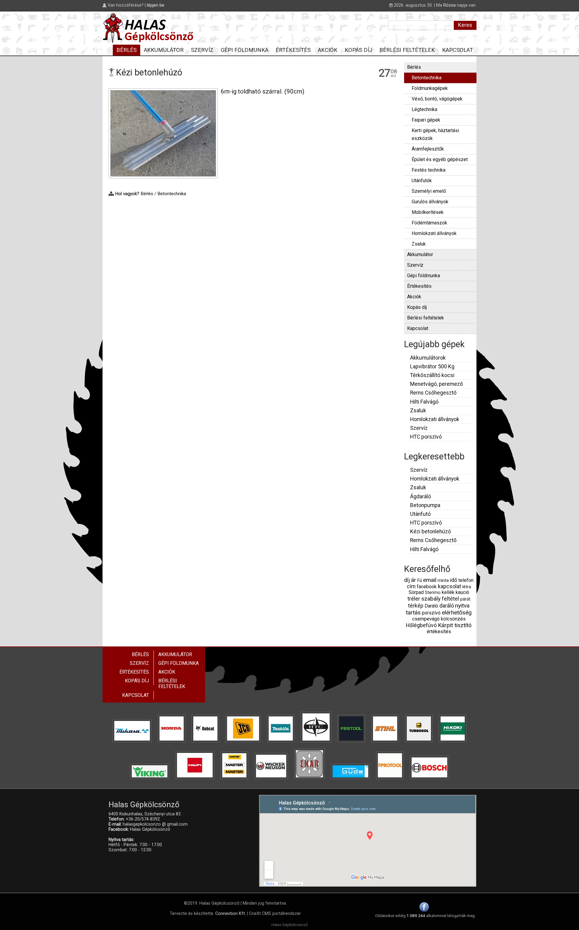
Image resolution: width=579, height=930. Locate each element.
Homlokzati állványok (434, 233)
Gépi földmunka (423, 275)
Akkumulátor (420, 254)
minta (443, 580)
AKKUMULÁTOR (164, 50)
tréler (413, 599)
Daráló (431, 606)
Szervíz (415, 265)
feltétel (450, 599)
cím (411, 586)
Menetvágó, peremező (436, 384)
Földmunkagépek (430, 88)
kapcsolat (449, 586)
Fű (419, 580)
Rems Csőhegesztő (433, 393)
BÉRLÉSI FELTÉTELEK (407, 50)
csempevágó (426, 619)
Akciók (414, 297)
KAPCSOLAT (457, 50)
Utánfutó (420, 514)
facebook (427, 586)
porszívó (431, 613)
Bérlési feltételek (425, 318)
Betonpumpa (425, 505)
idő (453, 580)
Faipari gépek (426, 120)
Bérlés (147, 193)
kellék (448, 592)
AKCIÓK (327, 50)
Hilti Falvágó (424, 402)
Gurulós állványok (430, 202)
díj (407, 580)
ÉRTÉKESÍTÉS (293, 50)
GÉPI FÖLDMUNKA (244, 50)
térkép (415, 606)
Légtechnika (424, 109)
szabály (431, 598)
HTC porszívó (426, 437)
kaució (462, 592)
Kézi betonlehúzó (430, 531)
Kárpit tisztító (455, 625)
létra (466, 586)
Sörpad (416, 592)
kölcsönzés (453, 619)
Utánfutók (422, 180)
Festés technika (428, 170)
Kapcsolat (417, 328)
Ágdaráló (420, 497)
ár (413, 579)
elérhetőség (457, 612)
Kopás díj (417, 307)
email (429, 579)
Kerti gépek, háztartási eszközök (435, 134)
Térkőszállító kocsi (432, 375)
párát (465, 599)
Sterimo (433, 592)
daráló (446, 606)
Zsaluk (419, 244)
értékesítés (439, 631)
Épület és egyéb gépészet (440, 159)
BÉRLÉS (126, 50)
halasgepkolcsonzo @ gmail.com (155, 824)
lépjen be (155, 5)
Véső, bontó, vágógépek (437, 99)
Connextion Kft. (230, 913)
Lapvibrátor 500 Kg (432, 366)
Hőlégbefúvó (421, 625)
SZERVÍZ (202, 50)
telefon (465, 580)
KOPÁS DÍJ (358, 50)
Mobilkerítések (428, 212)
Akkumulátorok (428, 358)
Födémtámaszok (429, 223)
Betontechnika (171, 193)
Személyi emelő (429, 191)
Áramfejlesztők (428, 149)
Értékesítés (419, 286)
